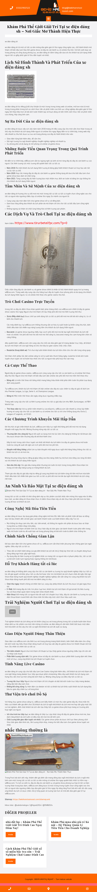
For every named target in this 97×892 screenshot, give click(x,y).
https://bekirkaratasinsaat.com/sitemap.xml (31, 799)
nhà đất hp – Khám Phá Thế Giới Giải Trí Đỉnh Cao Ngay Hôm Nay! (24, 825)
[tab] (48, 18)
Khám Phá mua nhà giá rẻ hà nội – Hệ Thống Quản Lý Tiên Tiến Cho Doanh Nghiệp (70, 825)
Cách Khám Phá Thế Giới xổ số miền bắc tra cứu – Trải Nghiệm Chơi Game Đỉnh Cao (25, 851)
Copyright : (29, 879)
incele (12, 834)
